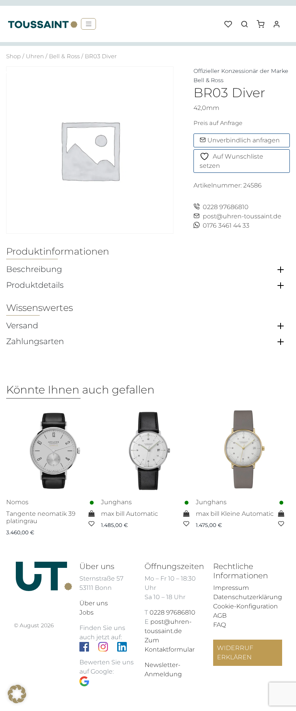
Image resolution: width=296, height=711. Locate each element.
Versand (22, 325)
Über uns (93, 603)
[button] (263, 21)
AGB (220, 615)
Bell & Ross (64, 56)
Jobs (86, 612)
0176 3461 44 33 (226, 225)
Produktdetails (35, 285)
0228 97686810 (226, 207)
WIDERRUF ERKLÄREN (235, 652)
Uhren (35, 56)
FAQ (219, 624)
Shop (13, 56)
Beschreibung (34, 269)
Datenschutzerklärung (247, 597)
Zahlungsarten (35, 341)
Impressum (231, 587)
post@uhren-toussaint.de (242, 216)
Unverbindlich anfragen (243, 140)
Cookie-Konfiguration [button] (245, 606)
